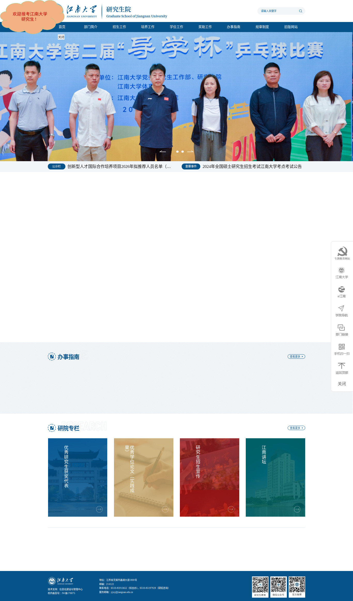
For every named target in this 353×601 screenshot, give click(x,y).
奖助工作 (205, 27)
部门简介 (90, 27)
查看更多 (196, 185)
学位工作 (176, 27)
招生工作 (119, 27)
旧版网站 (291, 27)
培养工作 (148, 27)
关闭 (61, 37)
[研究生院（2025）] (112, 11)
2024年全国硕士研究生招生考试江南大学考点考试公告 (252, 166)
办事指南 (233, 27)
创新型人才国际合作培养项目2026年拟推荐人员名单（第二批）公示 (119, 166)
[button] (162, 152)
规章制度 (262, 27)
